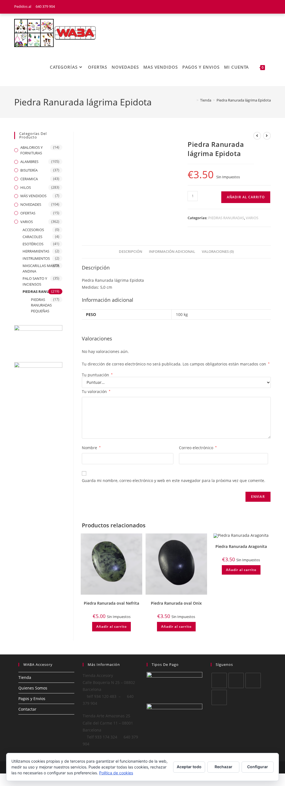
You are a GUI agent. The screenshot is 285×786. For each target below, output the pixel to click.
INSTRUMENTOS (36, 258)
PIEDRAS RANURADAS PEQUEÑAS (41, 305)
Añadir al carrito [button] (111, 626)
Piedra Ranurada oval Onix (176, 603)
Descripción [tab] (130, 251)
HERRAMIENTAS (36, 251)
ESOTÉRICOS (33, 243)
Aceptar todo (189, 766)
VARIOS (252, 217)
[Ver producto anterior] (257, 136)
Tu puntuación (97, 375)
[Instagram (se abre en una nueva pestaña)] (268, 6)
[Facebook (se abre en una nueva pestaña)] (255, 6)
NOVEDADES (30, 204)
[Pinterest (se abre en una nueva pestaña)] (262, 6)
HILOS (25, 187)
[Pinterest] (219, 697)
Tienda (24, 677)
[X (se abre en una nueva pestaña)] (248, 6)
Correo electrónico (198, 447)
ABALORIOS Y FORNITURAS (31, 150)
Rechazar (223, 766)
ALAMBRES (29, 161)
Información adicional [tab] (172, 251)
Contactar (27, 709)
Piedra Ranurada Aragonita (241, 546)
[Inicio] (193, 100)
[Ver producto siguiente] (267, 136)
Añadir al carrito (246, 197)
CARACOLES (32, 236)
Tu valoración (96, 391)
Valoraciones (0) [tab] (218, 251)
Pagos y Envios (31, 698)
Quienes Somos (32, 688)
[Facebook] (236, 680)
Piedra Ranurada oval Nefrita (111, 603)
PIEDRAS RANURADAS (226, 217)
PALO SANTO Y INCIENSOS (35, 281)
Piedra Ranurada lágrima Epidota (244, 100)
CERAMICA (29, 178)
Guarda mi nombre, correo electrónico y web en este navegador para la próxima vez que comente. (173, 480)
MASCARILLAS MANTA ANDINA (41, 268)
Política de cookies (116, 772)
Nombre (91, 447)
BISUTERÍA (29, 170)
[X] (219, 680)
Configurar (257, 766)
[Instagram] (253, 680)
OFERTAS (27, 213)
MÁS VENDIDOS (33, 195)
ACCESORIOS (33, 229)
